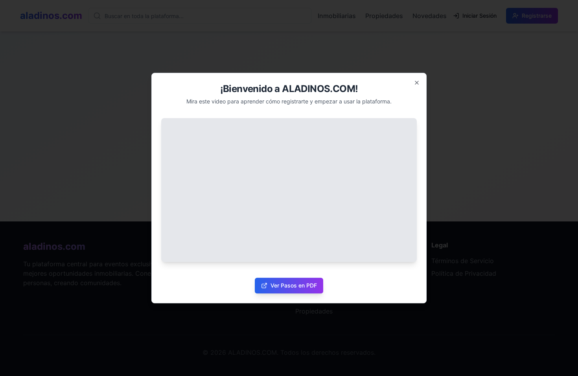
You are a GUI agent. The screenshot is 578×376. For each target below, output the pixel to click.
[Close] (417, 82)
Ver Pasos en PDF (294, 285)
